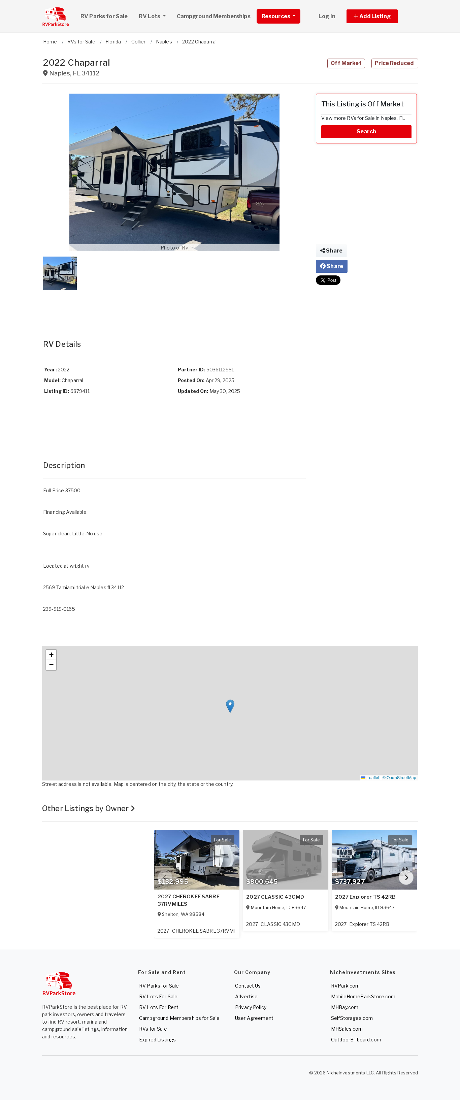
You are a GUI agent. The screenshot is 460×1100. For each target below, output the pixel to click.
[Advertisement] (174, 308)
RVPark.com (345, 986)
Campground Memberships (214, 16)
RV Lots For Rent (158, 1007)
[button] (379, 16)
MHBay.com (344, 1007)
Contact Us (248, 986)
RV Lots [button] (150, 16)
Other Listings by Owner (86, 808)
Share (333, 250)
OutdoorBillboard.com (356, 1039)
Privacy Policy (250, 1007)
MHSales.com (347, 1029)
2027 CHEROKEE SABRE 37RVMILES (189, 900)
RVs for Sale (153, 1029)
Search (366, 131)
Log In (327, 16)
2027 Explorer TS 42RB (365, 897)
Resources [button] (276, 16)
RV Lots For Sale (158, 996)
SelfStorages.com (352, 1018)
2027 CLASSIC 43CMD (275, 897)
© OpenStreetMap (399, 777)
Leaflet (372, 777)
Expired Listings (157, 1039)
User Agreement (254, 1018)
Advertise (246, 996)
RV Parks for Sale (104, 16)
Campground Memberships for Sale (179, 1018)
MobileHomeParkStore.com (363, 996)
